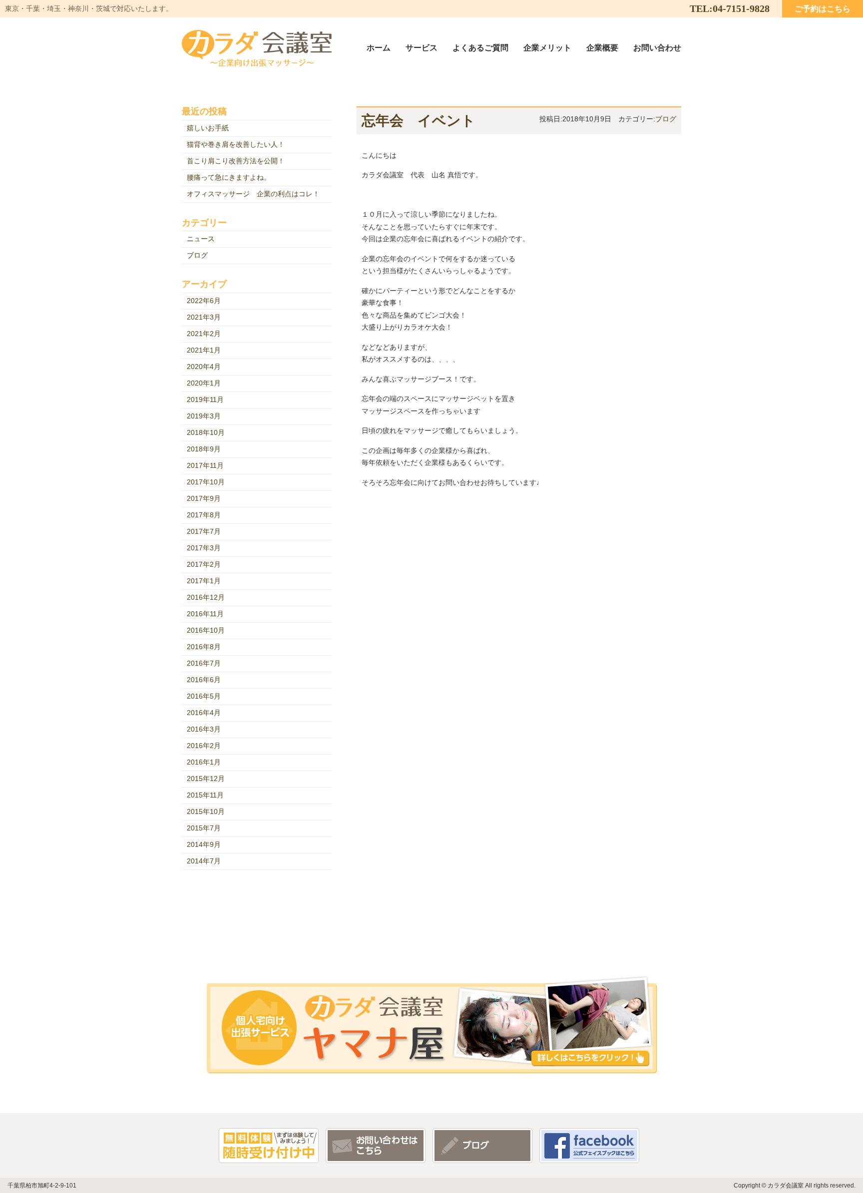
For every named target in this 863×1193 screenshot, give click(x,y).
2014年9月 (204, 844)
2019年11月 (205, 399)
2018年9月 (204, 449)
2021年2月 (204, 334)
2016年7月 (204, 663)
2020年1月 (204, 383)
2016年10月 (206, 630)
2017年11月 (205, 465)
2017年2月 (204, 564)
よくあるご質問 (480, 47)
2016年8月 (204, 647)
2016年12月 (206, 597)
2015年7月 (204, 828)
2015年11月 (205, 795)
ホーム (379, 47)
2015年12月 (206, 779)
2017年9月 (204, 498)
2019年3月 (204, 416)
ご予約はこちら (823, 8)
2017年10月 (206, 482)
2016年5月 (204, 696)
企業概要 (602, 47)
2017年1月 (204, 581)
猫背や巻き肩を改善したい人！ (236, 144)
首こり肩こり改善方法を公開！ (236, 161)
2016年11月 (205, 614)
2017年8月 (204, 515)
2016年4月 (204, 713)
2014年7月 (204, 861)
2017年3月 (204, 548)
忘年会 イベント (418, 120)
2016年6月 (204, 680)
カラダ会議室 (257, 48)
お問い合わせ (657, 47)
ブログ (665, 119)
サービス (421, 47)
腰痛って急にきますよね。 (229, 177)
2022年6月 (204, 301)
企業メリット (547, 47)
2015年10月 (206, 811)
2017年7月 (204, 531)
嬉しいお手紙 (208, 128)
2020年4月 (204, 367)
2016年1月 (204, 762)
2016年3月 (204, 729)
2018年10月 (206, 432)
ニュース (201, 239)
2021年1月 (204, 350)
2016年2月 (204, 746)
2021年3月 (204, 317)
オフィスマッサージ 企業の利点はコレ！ (253, 194)
